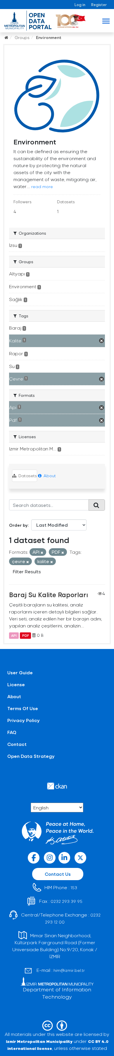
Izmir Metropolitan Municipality (39, 1041)
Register (99, 4)
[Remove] (42, 552)
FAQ (11, 732)
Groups (22, 37)
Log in (80, 4)
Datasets (27, 475)
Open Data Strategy (31, 756)
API (14, 635)
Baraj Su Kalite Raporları (48, 594)
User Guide (20, 672)
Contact (17, 744)
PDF (25, 635)
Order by (18, 525)
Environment (48, 37)
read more (42, 186)
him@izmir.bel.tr (69, 970)
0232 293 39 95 (66, 901)
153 (73, 887)
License (16, 684)
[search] (97, 504)
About (49, 475)
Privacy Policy (23, 720)
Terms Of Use (22, 708)
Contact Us (58, 874)
